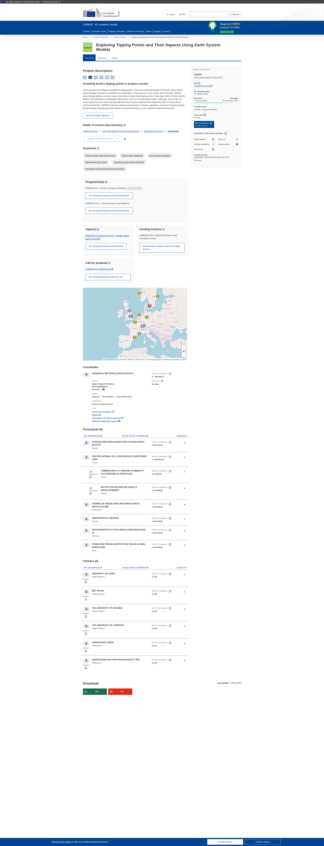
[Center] (184, 351)
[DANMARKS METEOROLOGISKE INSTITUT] (150, 306)
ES (96, 77)
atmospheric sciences (153, 131)
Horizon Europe (119, 37)
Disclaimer (183, 359)
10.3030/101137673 (202, 86)
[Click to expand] (184, 443)
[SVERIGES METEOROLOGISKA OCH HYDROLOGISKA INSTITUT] (158, 296)
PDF (122, 691)
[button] (182, 14)
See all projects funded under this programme (109, 195)
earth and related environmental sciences (120, 131)
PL (113, 77)
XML (97, 691)
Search (166, 31)
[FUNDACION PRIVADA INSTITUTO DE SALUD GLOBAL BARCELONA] (135, 337)
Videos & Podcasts (135, 31)
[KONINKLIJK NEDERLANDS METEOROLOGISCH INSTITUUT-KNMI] (139, 315)
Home (86, 31)
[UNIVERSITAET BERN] (142, 326)
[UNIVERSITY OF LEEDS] (129, 311)
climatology (173, 131)
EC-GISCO (142, 359)
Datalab (157, 31)
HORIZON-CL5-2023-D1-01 (98, 269)
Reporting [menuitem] (102, 58)
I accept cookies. (225, 842)
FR (101, 77)
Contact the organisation (111, 411)
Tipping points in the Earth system (100, 155)
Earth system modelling (132, 155)
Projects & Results (116, 31)
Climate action (223, 144)
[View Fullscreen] (184, 342)
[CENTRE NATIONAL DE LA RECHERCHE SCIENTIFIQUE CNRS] (135, 322)
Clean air (221, 139)
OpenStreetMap (121, 359)
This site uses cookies (62, 842)
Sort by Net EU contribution (134, 436)
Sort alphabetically (92, 436)
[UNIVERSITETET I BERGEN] (139, 293)
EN (90, 77)
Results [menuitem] (115, 58)
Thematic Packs (99, 31)
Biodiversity (198, 149)
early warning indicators (159, 155)
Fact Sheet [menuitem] (89, 58)
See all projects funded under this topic (106, 246)
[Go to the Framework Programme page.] (87, 47)
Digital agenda (200, 139)
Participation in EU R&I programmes (115, 418)
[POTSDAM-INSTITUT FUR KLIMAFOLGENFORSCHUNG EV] (147, 317)
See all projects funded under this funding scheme (161, 247)
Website (104, 415)
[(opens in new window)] (103, 13)
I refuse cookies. (263, 842)
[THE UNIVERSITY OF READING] (130, 316)
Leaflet (106, 359)
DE (85, 77)
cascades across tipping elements (128, 162)
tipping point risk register (96, 162)
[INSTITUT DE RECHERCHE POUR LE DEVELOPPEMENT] (139, 334)
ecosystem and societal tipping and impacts (104, 169)
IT (107, 77)
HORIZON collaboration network (114, 421)
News (148, 31)
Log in (172, 14)
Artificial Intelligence (202, 144)
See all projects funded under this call (105, 277)
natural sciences (90, 131)
